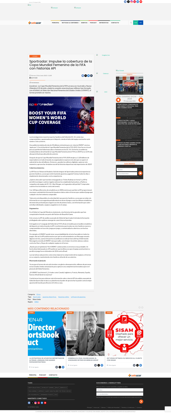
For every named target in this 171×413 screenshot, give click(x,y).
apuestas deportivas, (50, 297)
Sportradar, (37, 297)
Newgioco (63, 387)
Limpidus (41, 391)
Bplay (57, 387)
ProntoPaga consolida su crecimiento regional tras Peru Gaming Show (127, 106)
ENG (141, 22)
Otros (38, 294)
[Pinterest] (134, 1)
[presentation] (118, 100)
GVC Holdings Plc (33, 394)
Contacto (139, 407)
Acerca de (96, 407)
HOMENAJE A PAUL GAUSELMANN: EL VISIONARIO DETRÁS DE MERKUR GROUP (83, 359)
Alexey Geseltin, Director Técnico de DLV (58, 391)
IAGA (56, 394)
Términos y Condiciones (128, 407)
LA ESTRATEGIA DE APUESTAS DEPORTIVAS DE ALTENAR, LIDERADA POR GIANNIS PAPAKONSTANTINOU (46, 360)
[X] (128, 1)
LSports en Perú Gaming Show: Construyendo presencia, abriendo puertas (129, 144)
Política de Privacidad (113, 407)
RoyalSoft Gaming (48, 387)
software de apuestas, (78, 297)
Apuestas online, (63, 297)
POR (135, 22)
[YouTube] (141, 1)
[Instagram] (131, 1)
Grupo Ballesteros (34, 387)
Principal (89, 407)
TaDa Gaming (32, 391)
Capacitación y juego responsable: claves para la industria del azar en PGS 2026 (129, 122)
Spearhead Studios (47, 394)
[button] (131, 23)
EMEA (37, 302)
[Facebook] (125, 1)
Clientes (103, 407)
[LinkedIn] (137, 1)
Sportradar (34, 78)
